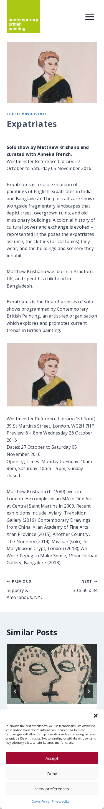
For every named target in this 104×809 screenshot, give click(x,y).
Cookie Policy (40, 801)
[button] (95, 715)
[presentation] (52, 674)
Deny (52, 773)
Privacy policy (61, 801)
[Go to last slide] (15, 691)
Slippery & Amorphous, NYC (25, 589)
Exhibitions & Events (27, 114)
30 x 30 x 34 (85, 586)
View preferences (52, 788)
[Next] (88, 691)
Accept (52, 758)
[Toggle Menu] (89, 16)
